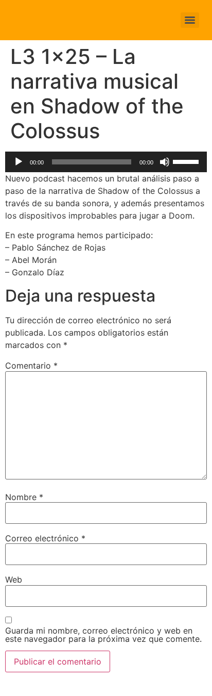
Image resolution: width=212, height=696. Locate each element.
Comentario (31, 365)
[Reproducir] (18, 162)
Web (13, 579)
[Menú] (190, 20)
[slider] (187, 161)
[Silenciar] (165, 162)
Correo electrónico (45, 538)
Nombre (24, 497)
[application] (106, 162)
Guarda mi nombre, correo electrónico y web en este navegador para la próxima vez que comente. (103, 634)
